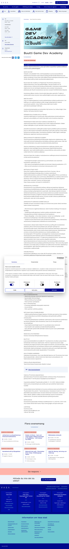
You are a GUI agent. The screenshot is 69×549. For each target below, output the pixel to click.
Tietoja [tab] (54, 262)
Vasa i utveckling (51, 531)
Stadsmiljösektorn (25, 528)
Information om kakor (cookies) (53, 486)
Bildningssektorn (24, 526)
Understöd (36, 535)
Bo (5, 11)
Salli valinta (34, 290)
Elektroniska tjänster (38, 529)
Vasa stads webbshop (38, 537)
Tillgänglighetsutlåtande (62, 488)
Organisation (23, 521)
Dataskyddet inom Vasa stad (53, 521)
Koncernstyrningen (25, 523)
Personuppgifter (9, 505)
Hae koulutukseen (34, 370)
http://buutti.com (8, 51)
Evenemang (26, 19)
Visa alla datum (8, 37)
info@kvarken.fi (60, 507)
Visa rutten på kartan (9, 44)
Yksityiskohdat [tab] (34, 262)
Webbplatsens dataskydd (51, 488)
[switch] (27, 285)
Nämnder (10, 531)
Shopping (50, 11)
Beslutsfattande (11, 521)
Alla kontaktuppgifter (9, 503)
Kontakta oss (34, 2)
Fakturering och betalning (39, 527)
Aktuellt (49, 527)
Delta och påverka (11, 533)
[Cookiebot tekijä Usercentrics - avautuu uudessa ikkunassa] (58, 258)
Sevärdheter (13, 11)
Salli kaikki (54, 290)
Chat (9, 509)
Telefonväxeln (37, 525)
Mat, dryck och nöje (39, 11)
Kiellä (14, 290)
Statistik (49, 529)
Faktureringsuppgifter (9, 507)
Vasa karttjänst (64, 486)
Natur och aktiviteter (25, 11)
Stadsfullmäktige (11, 529)
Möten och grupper (63, 11)
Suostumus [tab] (14, 262)
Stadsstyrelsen (11, 527)
